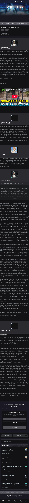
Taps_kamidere (6, 484)
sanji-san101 (5, 469)
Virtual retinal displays (22, 294)
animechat (5, 450)
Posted (5, 48)
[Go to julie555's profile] (26, 476)
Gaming (9, 34)
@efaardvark (3, 334)
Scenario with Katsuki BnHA (8, 475)
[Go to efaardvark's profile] (14, 43)
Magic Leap (10, 226)
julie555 (4, 477)
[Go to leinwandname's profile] (14, 118)
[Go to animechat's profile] (26, 449)
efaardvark (4, 33)
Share (7, 435)
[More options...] (26, 51)
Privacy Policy (14, 495)
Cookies (20, 495)
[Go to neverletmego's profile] (26, 483)
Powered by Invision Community (14, 496)
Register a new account (14, 419)
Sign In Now (14, 427)
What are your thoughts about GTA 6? (10, 449)
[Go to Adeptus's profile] (26, 466)
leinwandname (17, 183)
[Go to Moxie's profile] (26, 457)
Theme (8, 495)
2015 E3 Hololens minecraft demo (7, 64)
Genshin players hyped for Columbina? (10, 483)
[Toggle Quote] (2, 183)
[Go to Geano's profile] (14, 150)
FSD (1, 250)
